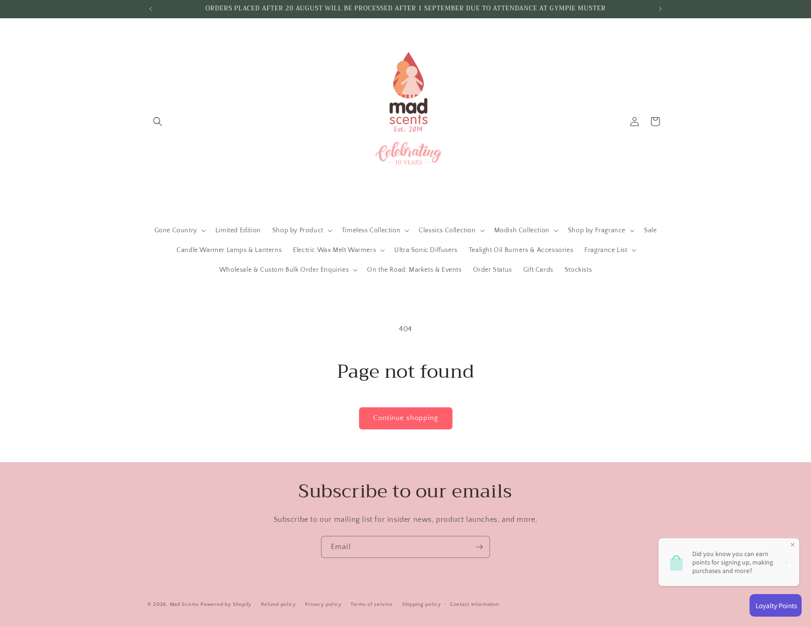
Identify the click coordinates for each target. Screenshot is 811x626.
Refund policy (278, 604)
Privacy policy (323, 604)
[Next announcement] (660, 9)
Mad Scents (184, 604)
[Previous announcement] (150, 9)
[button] (157, 121)
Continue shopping (405, 418)
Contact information (474, 604)
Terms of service (372, 604)
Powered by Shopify (226, 604)
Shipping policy (421, 604)
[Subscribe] (479, 547)
